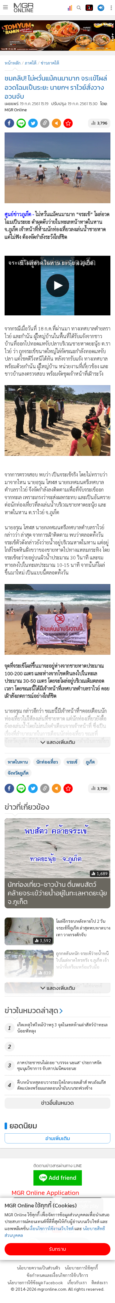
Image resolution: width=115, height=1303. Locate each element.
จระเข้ (72, 761)
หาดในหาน (18, 761)
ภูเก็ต (90, 761)
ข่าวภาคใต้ (50, 62)
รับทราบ (57, 1249)
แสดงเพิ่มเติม (60, 742)
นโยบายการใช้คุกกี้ (81, 1267)
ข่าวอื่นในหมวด (57, 1103)
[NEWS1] (89, 8)
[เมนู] (5, 7)
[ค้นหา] (79, 8)
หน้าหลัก (13, 62)
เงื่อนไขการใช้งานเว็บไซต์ (51, 1228)
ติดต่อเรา (99, 1282)
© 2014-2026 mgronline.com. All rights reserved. (57, 1289)
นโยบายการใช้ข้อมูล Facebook (35, 1282)
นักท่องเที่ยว (47, 761)
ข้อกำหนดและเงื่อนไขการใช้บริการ (57, 1275)
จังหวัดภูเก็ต (18, 773)
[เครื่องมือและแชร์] (112, 7)
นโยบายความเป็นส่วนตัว (38, 1267)
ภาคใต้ (30, 62)
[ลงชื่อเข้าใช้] (101, 8)
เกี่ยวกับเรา (77, 1282)
